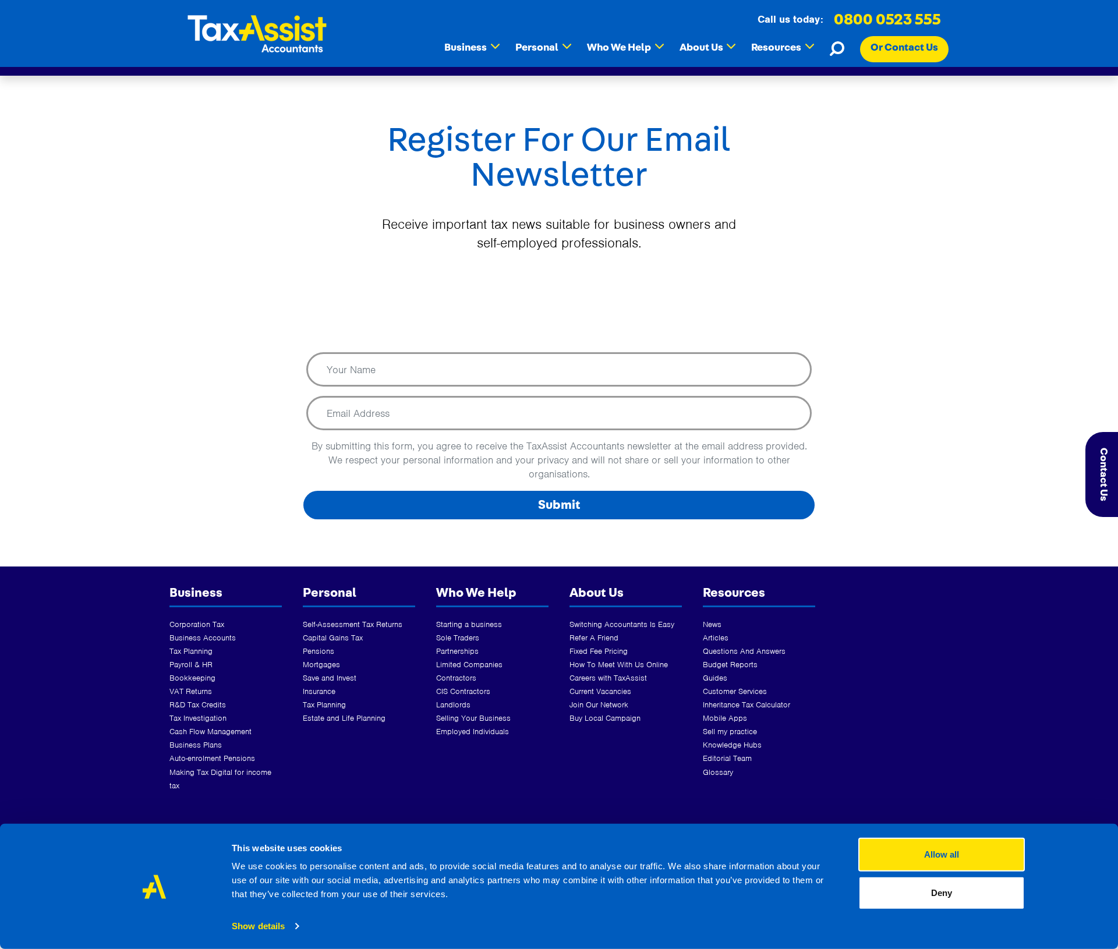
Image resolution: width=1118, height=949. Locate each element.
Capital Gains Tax (333, 638)
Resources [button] (782, 47)
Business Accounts (202, 638)
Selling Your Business (473, 718)
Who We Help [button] (625, 47)
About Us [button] (708, 47)
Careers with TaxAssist (608, 678)
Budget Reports (730, 665)
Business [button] (472, 47)
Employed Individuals (472, 731)
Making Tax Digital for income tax (220, 779)
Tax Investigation (198, 718)
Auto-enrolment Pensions (212, 758)
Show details (258, 926)
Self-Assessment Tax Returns (352, 624)
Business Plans (195, 745)
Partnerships (457, 651)
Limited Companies (469, 665)
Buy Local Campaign (605, 718)
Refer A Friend (593, 638)
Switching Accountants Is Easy (621, 624)
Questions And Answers (744, 651)
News (712, 624)
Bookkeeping (192, 678)
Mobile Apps (725, 718)
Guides (715, 678)
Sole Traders (457, 638)
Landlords (453, 705)
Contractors (456, 678)
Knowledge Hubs (732, 745)
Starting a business (469, 624)
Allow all (941, 854)
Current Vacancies (600, 691)
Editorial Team (727, 758)
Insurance (319, 691)
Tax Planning (191, 651)
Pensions (318, 651)
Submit (559, 504)
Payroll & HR (191, 665)
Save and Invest (329, 678)
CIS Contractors (463, 691)
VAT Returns (190, 691)
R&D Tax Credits (197, 705)
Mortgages (321, 665)
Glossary (718, 772)
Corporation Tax (196, 624)
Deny (941, 892)
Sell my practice (730, 731)
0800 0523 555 (887, 20)
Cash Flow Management (210, 731)
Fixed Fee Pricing (598, 651)
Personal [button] (543, 47)
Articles (715, 638)
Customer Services (735, 691)
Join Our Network (598, 705)
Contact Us (1103, 474)
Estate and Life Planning (344, 718)
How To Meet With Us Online (618, 665)
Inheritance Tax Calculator (746, 705)
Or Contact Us (904, 48)
